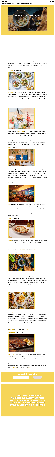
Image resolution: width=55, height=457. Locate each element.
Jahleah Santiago (21, 15)
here (29, 367)
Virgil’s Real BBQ (11, 332)
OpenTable (21, 249)
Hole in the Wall (21, 131)
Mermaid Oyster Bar (12, 289)
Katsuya (9, 182)
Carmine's (10, 218)
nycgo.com (10, 370)
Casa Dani (10, 147)
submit (37, 377)
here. (34, 249)
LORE (9, 252)
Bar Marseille (10, 70)
